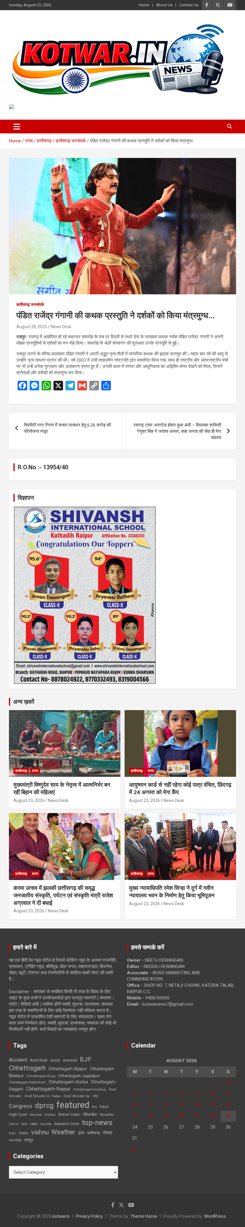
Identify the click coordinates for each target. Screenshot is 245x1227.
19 (165, 1116)
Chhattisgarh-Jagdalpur (79, 1075)
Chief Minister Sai (76, 1096)
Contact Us (188, 5)
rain (24, 1124)
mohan (50, 1115)
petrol (14, 1124)
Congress (20, 1106)
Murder (90, 1114)
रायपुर (28, 1140)
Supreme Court (66, 1123)
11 (150, 1105)
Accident (18, 1060)
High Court (18, 1114)
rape (34, 1123)
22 (212, 1116)
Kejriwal (36, 1115)
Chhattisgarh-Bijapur (67, 1068)
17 (134, 1116)
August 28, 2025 (31, 326)
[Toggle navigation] (17, 126)
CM (95, 1096)
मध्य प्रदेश (15, 1140)
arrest (55, 1060)
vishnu (40, 1132)
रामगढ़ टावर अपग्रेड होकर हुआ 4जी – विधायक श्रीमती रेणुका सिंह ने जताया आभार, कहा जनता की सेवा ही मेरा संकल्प (177, 431)
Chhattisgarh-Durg (41, 1076)
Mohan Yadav (69, 1114)
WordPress (215, 1216)
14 (197, 1105)
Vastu (23, 1133)
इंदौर (81, 1133)
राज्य (35, 771)
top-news (97, 1122)
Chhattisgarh (27, 1068)
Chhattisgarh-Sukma (89, 1089)
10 (134, 1105)
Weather (63, 1132)
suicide (45, 1124)
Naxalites (107, 1114)
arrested (70, 1060)
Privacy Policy (89, 1216)
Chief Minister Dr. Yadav (42, 1096)
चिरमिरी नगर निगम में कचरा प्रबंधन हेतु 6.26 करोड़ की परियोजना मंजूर (67, 428)
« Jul (131, 1149)
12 (165, 1105)
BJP (85, 1059)
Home (144, 5)
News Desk (61, 326)
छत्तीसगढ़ (21, 771)
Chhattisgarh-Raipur (48, 1089)
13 (181, 1105)
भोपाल (107, 1132)
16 (228, 1105)
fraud (103, 1107)
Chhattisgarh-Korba (68, 1082)
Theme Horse (143, 1216)
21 (197, 1116)
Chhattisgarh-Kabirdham (27, 1082)
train (12, 1133)
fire (94, 1107)
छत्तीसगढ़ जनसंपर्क (30, 304)
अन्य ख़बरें (23, 701)
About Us (164, 5)
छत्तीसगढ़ (93, 1133)
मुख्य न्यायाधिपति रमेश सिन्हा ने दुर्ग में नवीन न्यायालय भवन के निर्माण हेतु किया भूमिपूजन (172, 892)
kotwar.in (61, 1216)
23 (228, 1116)
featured (72, 1105)
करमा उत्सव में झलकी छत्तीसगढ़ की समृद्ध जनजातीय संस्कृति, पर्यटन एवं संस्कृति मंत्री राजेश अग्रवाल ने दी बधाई (63, 895)
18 (150, 1116)
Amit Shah (39, 1060)
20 (181, 1116)
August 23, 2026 (28, 800)
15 (212, 1105)
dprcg (44, 1105)
